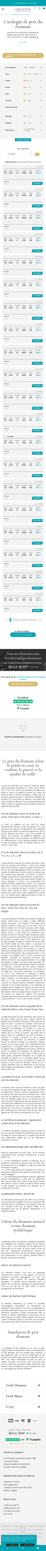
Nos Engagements (11, 1484)
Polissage (8, 116)
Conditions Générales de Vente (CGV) (18, 1487)
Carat (7, 74)
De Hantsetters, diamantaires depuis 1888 (20, 1458)
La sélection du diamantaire (23, 635)
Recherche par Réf (11, 107)
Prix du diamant (10, 67)
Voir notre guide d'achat (22, 684)
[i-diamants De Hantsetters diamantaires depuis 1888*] (23, 9)
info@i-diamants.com (12, 1508)
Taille (7, 94)
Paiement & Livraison (12, 1482)
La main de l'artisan (11, 1461)
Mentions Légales (10, 1490)
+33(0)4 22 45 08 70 (11, 1505)
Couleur (7, 81)
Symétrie (8, 123)
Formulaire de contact (12, 1511)
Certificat (8, 101)
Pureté (7, 87)
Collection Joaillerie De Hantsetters (17, 1464)
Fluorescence (9, 130)
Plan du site (8, 1514)
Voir (37, 183)
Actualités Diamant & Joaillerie (15, 1467)
